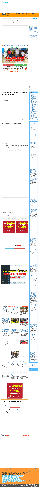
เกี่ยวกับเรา (15, 481)
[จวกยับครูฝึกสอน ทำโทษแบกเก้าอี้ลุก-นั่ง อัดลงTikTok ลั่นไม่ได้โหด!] (6, 308)
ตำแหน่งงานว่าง (7, 475)
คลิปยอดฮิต (16, 475)
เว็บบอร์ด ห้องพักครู (34, 117)
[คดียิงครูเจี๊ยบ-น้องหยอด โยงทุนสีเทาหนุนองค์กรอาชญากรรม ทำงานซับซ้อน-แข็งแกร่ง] (33, 354)
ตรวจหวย (9, 481)
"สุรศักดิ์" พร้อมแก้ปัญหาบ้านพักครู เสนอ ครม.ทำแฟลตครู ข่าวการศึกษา (33, 223)
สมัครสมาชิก (20, 469)
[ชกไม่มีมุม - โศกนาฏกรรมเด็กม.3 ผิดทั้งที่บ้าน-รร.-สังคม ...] (33, 143)
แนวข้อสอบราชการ (34, 101)
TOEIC (33, 365)
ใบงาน (7, 399)
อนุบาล (12, 480)
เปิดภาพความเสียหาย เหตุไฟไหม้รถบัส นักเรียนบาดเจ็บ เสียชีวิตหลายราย (33, 165)
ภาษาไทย (18, 476)
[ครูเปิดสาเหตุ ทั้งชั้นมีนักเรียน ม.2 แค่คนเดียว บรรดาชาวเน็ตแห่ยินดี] (33, 305)
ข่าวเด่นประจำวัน (10, 469)
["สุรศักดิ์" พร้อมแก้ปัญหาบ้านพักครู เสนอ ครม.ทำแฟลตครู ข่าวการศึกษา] (33, 220)
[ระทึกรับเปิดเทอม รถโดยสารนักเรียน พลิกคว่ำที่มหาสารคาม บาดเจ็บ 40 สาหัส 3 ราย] (6, 363)
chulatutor (33, 363)
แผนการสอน (3, 399)
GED (15, 45)
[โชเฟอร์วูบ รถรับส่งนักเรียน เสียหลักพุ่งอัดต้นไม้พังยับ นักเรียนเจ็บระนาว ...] (33, 152)
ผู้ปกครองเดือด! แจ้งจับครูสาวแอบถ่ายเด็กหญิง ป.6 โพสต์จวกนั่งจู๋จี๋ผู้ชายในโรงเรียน (15, 377)
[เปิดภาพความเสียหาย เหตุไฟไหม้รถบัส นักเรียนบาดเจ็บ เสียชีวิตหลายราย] (33, 162)
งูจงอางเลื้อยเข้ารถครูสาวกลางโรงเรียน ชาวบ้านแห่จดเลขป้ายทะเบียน (24, 365)
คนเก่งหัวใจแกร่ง (9, 480)
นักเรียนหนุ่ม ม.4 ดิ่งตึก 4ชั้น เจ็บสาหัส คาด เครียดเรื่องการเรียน (5, 376)
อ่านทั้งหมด (26, 306)
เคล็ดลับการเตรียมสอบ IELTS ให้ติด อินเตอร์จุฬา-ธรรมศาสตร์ (33, 182)
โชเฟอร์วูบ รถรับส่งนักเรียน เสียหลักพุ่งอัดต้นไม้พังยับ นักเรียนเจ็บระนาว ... (33, 155)
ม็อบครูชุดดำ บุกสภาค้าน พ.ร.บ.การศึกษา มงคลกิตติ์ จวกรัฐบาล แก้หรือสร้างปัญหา (6, 334)
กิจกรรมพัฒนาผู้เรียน (4, 480)
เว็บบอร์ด (12, 481)
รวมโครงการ (3, 469)
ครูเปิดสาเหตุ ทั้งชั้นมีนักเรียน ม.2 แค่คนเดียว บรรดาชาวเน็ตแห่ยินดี (33, 308)
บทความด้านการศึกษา (21, 475)
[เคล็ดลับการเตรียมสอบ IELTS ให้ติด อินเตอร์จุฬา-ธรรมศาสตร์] (33, 179)
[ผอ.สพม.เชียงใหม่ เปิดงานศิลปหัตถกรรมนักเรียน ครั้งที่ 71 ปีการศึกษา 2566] (33, 240)
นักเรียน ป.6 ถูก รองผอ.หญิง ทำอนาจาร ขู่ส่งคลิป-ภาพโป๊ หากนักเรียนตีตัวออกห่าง (33, 279)
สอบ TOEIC (25, 45)
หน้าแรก (4, 13)
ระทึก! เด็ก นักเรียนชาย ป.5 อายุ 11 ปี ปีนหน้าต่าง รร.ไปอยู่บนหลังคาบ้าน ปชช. (24, 377)
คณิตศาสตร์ (13, 476)
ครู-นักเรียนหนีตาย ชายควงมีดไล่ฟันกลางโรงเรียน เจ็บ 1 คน (33, 338)
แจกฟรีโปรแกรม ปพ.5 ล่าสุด (9, 248)
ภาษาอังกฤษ (21, 476)
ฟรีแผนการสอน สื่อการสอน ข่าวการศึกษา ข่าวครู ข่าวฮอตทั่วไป (31, 471)
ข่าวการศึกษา (4, 468)
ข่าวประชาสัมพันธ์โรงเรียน (5, 476)
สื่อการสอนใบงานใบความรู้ (12, 477)
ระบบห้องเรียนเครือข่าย (34, 486)
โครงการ (32, 99)
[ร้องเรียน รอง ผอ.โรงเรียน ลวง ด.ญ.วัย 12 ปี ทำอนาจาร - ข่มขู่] (33, 285)
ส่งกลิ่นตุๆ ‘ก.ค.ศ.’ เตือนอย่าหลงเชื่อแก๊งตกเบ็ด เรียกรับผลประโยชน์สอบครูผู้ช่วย (33, 214)
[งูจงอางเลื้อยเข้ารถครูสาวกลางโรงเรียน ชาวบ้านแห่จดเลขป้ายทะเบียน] (24, 362)
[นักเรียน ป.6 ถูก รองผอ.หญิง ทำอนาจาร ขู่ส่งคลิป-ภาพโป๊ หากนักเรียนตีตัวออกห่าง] (33, 276)
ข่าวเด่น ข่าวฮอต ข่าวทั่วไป (33, 108)
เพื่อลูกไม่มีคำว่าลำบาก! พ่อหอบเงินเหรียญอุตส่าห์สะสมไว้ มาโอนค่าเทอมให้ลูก (15, 365)
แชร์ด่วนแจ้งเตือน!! (16, 480)
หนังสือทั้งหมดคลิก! (26, 435)
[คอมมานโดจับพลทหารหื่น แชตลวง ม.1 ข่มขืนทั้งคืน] (33, 258)
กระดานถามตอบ (22, 468)
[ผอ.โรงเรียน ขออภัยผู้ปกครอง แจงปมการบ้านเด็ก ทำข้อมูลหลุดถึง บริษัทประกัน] (33, 345)
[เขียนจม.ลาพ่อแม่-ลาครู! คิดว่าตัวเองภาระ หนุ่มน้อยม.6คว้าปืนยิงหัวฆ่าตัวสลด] (6, 341)
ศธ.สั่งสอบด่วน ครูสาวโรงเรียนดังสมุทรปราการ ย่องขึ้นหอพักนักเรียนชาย (15, 333)
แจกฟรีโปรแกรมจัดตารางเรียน (8, 64)
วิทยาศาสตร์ (10, 476)
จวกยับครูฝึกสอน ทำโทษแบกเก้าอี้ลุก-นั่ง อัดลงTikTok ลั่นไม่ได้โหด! (5, 311)
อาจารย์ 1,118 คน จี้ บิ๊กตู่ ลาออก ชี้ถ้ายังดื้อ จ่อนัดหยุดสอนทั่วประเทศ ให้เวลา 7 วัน (24, 334)
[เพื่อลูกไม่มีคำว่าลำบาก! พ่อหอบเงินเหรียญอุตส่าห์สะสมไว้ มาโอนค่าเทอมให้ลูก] (15, 362)
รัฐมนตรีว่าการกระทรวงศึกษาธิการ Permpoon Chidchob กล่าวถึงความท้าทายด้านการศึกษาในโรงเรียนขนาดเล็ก (33, 194)
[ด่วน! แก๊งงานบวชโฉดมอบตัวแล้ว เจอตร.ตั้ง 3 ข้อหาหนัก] (24, 342)
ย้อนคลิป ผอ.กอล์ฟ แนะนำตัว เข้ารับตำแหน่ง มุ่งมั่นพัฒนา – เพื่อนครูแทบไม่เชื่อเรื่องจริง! (6, 356)
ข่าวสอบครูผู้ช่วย (33, 106)
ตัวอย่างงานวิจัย (11, 399)
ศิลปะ (16, 476)
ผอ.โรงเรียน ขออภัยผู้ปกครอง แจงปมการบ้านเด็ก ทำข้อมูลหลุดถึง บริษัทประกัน (33, 348)
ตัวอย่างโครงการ (16, 399)
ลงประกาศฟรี (16, 469)
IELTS (18, 45)
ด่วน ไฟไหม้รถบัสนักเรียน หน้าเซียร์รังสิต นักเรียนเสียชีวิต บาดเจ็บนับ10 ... (33, 174)
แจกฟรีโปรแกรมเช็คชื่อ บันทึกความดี (20, 64)
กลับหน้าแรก (22, 485)
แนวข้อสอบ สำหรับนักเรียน (5, 479)
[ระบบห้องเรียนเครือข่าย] (33, 366)
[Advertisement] (24, 6)
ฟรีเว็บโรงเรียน (33, 13)
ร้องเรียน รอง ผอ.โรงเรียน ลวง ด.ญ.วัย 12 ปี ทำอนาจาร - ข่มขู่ (33, 288)
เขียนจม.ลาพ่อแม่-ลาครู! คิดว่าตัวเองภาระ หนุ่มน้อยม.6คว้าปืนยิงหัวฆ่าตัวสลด (5, 344)
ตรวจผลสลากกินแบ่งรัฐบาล (33, 116)
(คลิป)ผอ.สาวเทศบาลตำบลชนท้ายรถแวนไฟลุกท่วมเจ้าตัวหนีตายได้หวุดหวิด (33, 252)
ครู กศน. (29, 13)
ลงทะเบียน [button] (7, 15)
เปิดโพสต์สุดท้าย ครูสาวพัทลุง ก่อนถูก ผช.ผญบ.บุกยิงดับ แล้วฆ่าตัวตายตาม (15, 344)
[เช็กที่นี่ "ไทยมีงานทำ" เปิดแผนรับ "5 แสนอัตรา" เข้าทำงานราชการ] (33, 36)
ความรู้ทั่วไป (20, 480)
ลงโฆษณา (32, 118)
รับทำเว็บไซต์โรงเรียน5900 (31, 485)
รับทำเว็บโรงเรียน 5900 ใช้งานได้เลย (9, 45)
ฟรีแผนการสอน (18, 13)
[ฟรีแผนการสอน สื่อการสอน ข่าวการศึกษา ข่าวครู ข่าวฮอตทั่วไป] (6, 2)
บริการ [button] (4, 15)
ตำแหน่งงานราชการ (17, 468)
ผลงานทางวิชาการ (28, 468)
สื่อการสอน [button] (12, 13)
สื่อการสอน (22, 13)
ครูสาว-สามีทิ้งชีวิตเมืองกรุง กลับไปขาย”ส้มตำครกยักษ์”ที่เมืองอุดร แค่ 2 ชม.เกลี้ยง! (14, 312)
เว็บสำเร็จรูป (25, 485)
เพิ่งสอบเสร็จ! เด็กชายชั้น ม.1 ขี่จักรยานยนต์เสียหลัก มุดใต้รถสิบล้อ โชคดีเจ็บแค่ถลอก (24, 324)
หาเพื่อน (23, 480)
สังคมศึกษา (3, 477)
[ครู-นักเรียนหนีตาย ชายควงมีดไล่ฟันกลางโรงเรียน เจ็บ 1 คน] (33, 335)
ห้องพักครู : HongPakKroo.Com (33, 484)
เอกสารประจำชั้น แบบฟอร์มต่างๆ (33, 98)
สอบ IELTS (21, 45)
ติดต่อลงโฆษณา (3, 482)
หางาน (2, 481)
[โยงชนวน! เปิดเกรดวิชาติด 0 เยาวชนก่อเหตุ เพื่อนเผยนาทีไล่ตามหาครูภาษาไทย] (33, 135)
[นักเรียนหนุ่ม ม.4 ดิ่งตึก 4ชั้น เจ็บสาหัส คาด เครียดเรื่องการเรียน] (6, 373)
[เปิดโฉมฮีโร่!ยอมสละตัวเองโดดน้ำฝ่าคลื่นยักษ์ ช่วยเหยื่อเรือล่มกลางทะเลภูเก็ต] (6, 319)
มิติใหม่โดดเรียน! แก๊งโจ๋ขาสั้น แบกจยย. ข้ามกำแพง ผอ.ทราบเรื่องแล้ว (24, 313)
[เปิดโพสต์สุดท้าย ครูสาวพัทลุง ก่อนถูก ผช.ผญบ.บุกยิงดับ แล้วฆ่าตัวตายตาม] (15, 341)
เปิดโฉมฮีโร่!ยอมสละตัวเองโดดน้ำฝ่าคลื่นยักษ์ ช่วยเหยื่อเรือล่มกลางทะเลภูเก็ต (6, 322)
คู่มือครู (26, 13)
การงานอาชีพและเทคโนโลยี (12, 479)
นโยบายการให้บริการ (19, 481)
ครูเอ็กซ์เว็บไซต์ (33, 480)
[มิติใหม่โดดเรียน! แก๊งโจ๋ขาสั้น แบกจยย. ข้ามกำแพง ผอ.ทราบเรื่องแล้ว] (24, 309)
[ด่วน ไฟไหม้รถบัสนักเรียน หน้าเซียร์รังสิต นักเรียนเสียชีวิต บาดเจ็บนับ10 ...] (33, 171)
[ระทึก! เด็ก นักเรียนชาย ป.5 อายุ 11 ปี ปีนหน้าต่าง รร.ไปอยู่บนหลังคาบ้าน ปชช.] (24, 374)
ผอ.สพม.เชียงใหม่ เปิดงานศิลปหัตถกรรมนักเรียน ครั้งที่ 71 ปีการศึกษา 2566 (33, 243)
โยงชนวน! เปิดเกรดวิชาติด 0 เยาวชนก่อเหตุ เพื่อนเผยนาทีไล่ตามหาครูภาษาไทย (33, 138)
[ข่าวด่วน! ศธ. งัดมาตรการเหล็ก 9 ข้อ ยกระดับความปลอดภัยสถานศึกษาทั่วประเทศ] (33, 124)
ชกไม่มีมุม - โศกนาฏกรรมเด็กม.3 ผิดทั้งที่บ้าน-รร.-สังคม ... (33, 146)
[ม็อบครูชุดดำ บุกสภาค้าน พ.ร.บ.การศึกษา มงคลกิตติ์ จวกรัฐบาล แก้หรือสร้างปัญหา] (6, 331)
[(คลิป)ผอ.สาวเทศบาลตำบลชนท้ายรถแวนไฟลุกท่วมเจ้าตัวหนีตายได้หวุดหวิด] (33, 249)
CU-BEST (3, 46)
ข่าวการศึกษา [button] (8, 13)
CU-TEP (6, 46)
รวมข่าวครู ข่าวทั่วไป (8, 20)
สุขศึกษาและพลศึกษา (18, 479)
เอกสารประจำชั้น (25, 399)
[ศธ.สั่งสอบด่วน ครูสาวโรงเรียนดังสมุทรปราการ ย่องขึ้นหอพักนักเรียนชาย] (15, 330)
